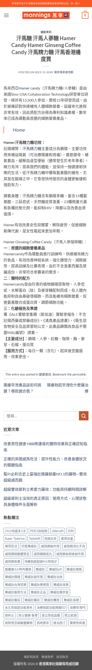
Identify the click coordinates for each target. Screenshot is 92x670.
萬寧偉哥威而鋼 (63, 72)
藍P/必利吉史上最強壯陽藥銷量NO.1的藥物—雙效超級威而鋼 (45, 477)
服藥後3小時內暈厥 (18, 569)
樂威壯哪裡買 (40, 584)
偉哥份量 (67, 538)
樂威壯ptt (55, 569)
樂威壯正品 (38, 592)
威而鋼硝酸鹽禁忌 (17, 554)
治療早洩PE (78, 607)
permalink (79, 374)
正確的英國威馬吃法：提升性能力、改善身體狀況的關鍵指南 (45, 462)
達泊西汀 (59, 623)
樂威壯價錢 (12, 577)
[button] (6, 15)
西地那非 (43, 623)
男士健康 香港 (28, 615)
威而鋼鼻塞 (12, 561)
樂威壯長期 (71, 600)
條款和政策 (31, 657)
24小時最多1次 (15, 531)
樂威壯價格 (74, 569)
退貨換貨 (62, 657)
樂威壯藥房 (32, 600)
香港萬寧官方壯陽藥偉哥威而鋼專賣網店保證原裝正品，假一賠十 (46, 3)
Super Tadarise (15, 538)
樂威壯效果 (61, 584)
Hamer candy (29, 88)
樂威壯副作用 (34, 577)
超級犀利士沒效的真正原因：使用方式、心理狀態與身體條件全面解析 (45, 501)
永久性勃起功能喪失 (19, 607)
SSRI (71, 531)
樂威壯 (40, 569)
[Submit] (83, 415)
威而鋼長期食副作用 (70, 554)
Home (19, 129)
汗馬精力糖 (31, 148)
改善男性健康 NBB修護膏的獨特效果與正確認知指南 (45, 446)
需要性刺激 (77, 623)
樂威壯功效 (55, 577)
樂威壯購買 (51, 600)
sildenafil (57, 531)
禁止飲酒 (70, 615)
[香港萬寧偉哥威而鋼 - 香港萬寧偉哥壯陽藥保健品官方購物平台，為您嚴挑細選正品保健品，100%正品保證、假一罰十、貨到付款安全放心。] (46, 15)
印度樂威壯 (29, 546)
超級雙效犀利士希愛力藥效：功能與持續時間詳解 (45, 489)
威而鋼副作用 (50, 546)
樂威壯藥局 (12, 600)
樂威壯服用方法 (15, 592)
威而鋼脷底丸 (43, 554)
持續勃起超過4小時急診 (41, 561)
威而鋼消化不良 (74, 546)
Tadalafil (34, 538)
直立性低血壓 (51, 615)
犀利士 (9, 615)
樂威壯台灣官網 (15, 584)
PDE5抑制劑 (38, 531)
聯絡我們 (47, 657)
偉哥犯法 (11, 546)
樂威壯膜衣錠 (59, 592)
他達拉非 (50, 538)
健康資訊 (46, 32)
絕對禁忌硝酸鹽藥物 (19, 623)
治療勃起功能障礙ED (51, 607)
